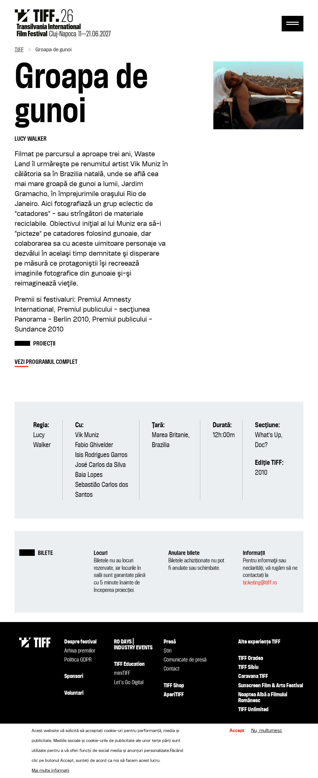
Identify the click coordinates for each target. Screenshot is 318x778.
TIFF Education (129, 664)
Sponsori (73, 676)
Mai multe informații (50, 770)
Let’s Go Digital (128, 682)
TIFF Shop (174, 685)
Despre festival (80, 641)
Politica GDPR (78, 659)
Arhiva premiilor (79, 650)
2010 (261, 473)
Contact (171, 668)
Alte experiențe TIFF (259, 641)
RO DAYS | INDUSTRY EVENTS (133, 644)
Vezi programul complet (46, 362)
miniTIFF (122, 673)
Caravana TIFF (253, 676)
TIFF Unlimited (253, 709)
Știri (167, 650)
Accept (236, 731)
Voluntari (74, 693)
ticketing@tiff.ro (260, 582)
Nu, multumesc (266, 731)
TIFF (19, 50)
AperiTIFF (174, 694)
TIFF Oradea (250, 658)
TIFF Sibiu (248, 667)
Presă (170, 641)
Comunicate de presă (185, 659)
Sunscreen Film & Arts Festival (270, 685)
